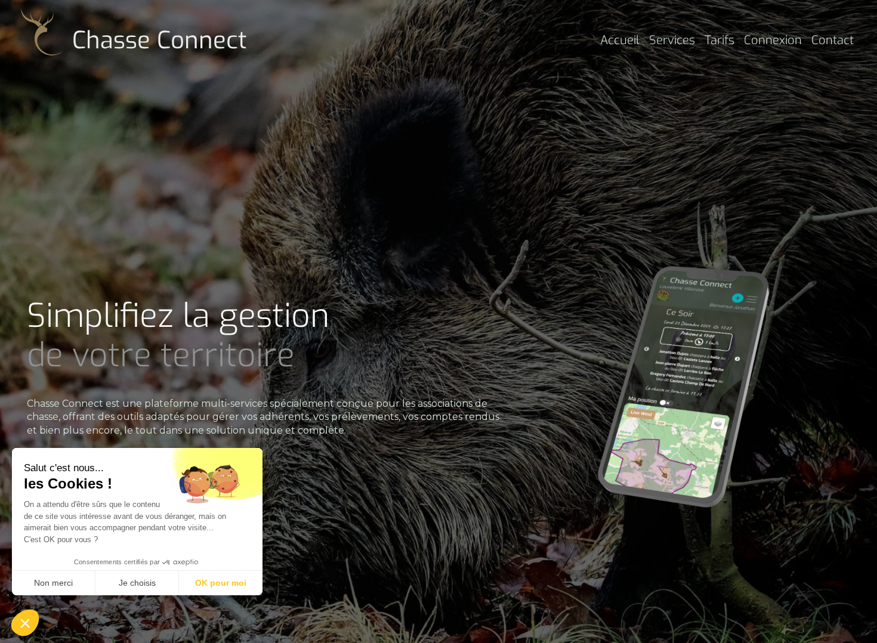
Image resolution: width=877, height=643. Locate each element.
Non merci (53, 583)
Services (672, 40)
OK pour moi (220, 583)
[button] (25, 622)
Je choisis (137, 583)
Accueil (620, 40)
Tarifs (719, 40)
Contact (832, 40)
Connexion (773, 40)
